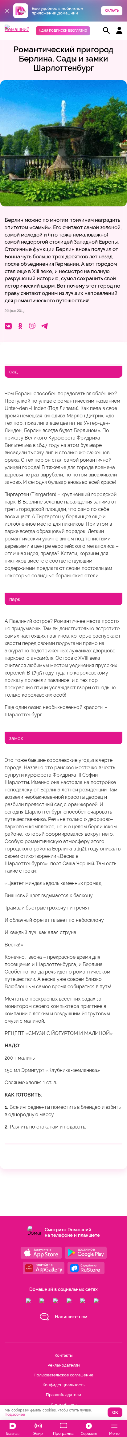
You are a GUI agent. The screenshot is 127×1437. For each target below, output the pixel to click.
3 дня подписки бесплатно (63, 30)
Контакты (63, 1355)
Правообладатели (63, 1394)
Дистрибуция (63, 1404)
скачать (112, 10)
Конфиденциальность (63, 1385)
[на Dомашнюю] (17, 29)
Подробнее (15, 1414)
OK (115, 1412)
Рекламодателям (63, 1365)
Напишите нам (71, 1317)
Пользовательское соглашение (63, 1375)
